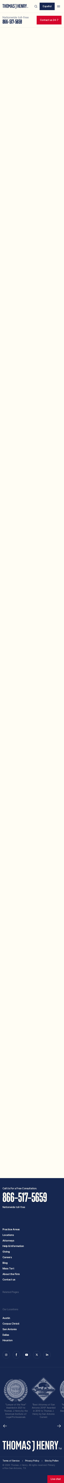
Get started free (49, 1166)
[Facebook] (16, 1355)
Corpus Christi (10, 1323)
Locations (8, 1235)
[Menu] (59, 6)
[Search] (35, 6)
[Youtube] (26, 1355)
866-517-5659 (12, 22)
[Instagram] (6, 1355)
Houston (7, 1340)
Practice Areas (11, 1229)
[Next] (59, 1425)
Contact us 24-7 (49, 20)
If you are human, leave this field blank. (22, 1169)
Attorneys (8, 1240)
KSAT (20, 203)
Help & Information (13, 1246)
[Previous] (4, 1425)
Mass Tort (8, 1268)
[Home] (15, 6)
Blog (5, 1262)
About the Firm (11, 1274)
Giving (6, 1251)
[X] (37, 1355)
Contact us (8, 1279)
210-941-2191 (32, 467)
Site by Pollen (51, 1460)
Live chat (56, 1479)
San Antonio (9, 1329)
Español (47, 6)
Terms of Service (11, 1460)
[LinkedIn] (47, 1355)
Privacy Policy (30, 1152)
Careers (7, 1257)
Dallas (5, 1334)
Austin (6, 1318)
